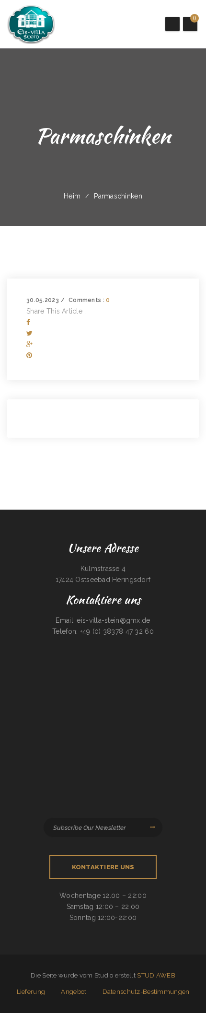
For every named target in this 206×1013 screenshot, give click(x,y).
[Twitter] (29, 333)
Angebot (73, 991)
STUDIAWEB (156, 975)
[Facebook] (28, 322)
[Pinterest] (29, 355)
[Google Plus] (29, 344)
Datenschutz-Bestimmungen (146, 991)
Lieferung (31, 991)
